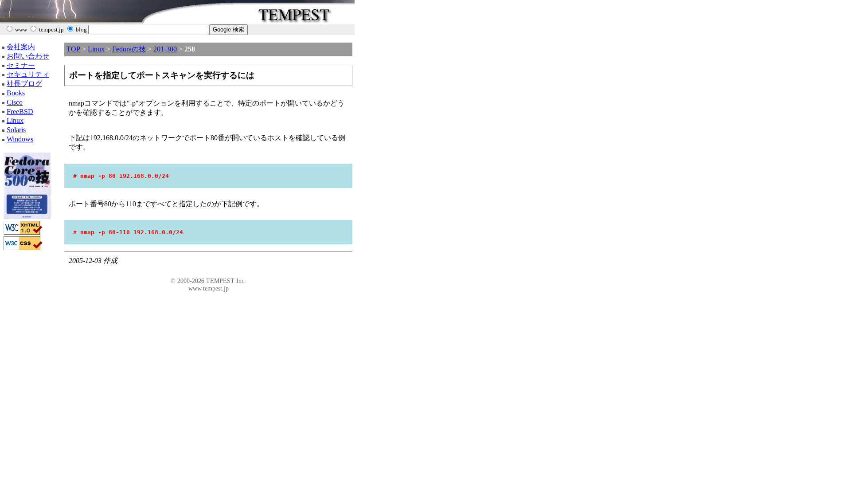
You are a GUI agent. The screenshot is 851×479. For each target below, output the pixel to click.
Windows (20, 139)
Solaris (16, 129)
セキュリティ (28, 74)
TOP (73, 49)
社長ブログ (24, 83)
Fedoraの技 (129, 49)
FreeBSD (20, 111)
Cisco (15, 102)
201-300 (165, 49)
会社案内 (21, 47)
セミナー (21, 65)
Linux (15, 120)
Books (16, 93)
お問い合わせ (28, 56)
